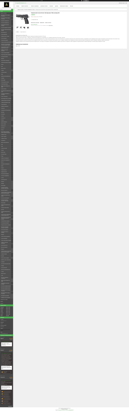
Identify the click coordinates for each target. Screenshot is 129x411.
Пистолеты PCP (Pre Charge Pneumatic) (5, 290)
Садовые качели (4, 138)
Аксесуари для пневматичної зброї (6, 91)
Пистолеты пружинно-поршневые (4, 278)
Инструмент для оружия (5, 295)
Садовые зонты (3, 134)
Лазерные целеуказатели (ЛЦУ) (5, 212)
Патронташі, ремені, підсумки (6, 54)
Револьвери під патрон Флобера (5, 25)
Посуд (2, 156)
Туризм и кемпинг (4, 253)
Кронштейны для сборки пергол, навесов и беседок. (5, 132)
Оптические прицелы (4, 229)
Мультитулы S (3, 273)
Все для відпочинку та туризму (6, 98)
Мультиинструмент (4, 190)
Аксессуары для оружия (5, 222)
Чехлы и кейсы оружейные (5, 236)
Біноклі (2, 64)
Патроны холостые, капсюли (5, 224)
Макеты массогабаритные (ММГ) (5, 86)
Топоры (2, 271)
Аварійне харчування (4, 106)
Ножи (2, 275)
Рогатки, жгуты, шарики (5, 257)
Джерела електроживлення (5, 76)
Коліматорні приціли (4, 40)
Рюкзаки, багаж (3, 154)
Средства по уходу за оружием (4, 232)
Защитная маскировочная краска (5, 195)
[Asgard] (6, 4)
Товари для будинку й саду (5, 102)
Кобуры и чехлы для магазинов (4, 243)
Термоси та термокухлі (5, 158)
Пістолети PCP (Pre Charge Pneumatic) (5, 18)
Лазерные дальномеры (5, 207)
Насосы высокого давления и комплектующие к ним (6, 215)
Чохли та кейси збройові (5, 52)
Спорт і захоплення (4, 96)
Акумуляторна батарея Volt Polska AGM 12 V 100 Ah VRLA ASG (6, 367)
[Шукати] (12, 9)
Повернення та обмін (4, 299)
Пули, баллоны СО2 (4, 245)
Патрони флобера (4, 34)
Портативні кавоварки (5, 173)
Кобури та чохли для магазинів (4, 50)
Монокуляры (3, 185)
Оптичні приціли (4, 38)
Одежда (2, 265)
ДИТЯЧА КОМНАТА (4, 121)
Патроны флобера (4, 238)
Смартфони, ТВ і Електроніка (5, 110)
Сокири (2, 70)
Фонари (2, 183)
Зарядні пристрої (4, 171)
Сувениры (3, 261)
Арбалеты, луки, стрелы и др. (6, 259)
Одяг (2, 74)
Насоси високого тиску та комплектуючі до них (5, 47)
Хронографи (3, 80)
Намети (2, 167)
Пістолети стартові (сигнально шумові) (6, 30)
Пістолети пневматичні (5, 22)
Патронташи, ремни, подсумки (6, 240)
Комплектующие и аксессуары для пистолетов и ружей (6, 193)
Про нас (2, 303)
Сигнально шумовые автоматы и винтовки (4, 188)
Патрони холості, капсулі (5, 36)
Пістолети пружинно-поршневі (6, 27)
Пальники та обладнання (5, 163)
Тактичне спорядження (5, 175)
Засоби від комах (4, 179)
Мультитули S (3, 68)
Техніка (2, 177)
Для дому (2, 112)
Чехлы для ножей (4, 267)
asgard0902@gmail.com (4, 333)
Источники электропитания (5, 263)
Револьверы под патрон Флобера (5, 284)
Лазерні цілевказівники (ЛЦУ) (6, 42)
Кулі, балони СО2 (4, 32)
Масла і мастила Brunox (5, 142)
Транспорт (3, 108)
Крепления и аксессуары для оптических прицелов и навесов (5, 218)
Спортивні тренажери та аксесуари (5, 94)
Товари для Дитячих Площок (5, 100)
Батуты (2, 129)
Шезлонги (2, 127)
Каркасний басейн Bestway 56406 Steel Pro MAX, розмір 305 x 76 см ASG (6, 387)
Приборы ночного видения (5, 297)
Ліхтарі (2, 150)
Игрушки (2, 181)
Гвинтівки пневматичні (5, 20)
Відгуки (2, 301)
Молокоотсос (3, 125)
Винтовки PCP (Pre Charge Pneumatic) (5, 15)
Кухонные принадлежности (5, 269)
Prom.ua (69, 408)
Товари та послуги (4, 13)
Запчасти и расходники (5, 197)
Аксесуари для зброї (4, 56)
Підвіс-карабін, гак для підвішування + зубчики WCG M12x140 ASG (6, 344)
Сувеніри (2, 78)
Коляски (2, 116)
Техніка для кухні (4, 104)
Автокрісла (3, 114)
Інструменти (3, 140)
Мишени (2, 58)
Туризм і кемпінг (3, 88)
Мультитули (3, 152)
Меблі (2, 165)
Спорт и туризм (3, 136)
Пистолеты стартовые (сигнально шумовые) (4, 227)
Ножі (2, 66)
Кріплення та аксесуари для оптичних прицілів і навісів (5, 44)
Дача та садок (3, 123)
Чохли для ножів (3, 72)
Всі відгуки (10, 406)
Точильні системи (4, 148)
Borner (34, 9)
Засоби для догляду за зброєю (6, 62)
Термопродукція (4, 169)
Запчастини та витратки (5, 60)
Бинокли (2, 209)
